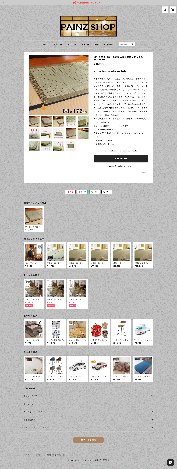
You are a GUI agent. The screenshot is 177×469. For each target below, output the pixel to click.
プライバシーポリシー (34, 455)
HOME (45, 44)
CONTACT (109, 44)
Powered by (86, 464)
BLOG (97, 44)
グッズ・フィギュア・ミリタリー (38, 428)
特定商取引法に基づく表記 (56, 455)
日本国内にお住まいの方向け (121, 166)
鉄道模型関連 (29, 420)
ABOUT (85, 44)
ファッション (29, 404)
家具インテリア (30, 396)
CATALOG (57, 44)
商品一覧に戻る (88, 440)
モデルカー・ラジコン (33, 412)
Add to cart (121, 158)
